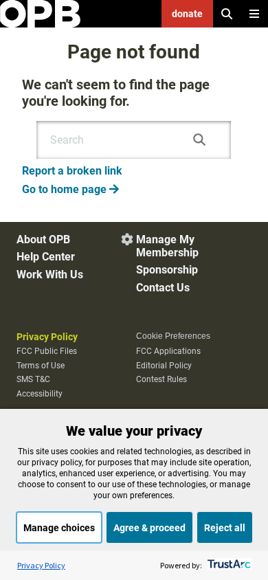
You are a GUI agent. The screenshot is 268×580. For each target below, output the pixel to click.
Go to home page (70, 189)
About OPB (43, 239)
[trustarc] (228, 565)
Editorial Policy (164, 365)
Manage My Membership (167, 246)
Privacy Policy (47, 336)
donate (187, 13)
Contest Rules (161, 379)
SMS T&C (33, 379)
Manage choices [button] (59, 527)
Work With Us (49, 274)
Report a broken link (72, 170)
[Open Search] (227, 13)
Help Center (45, 256)
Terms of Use (40, 365)
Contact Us (163, 287)
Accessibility (39, 394)
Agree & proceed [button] (149, 527)
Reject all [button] (224, 527)
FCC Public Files (46, 351)
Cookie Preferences (173, 336)
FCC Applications (168, 351)
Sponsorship (167, 269)
